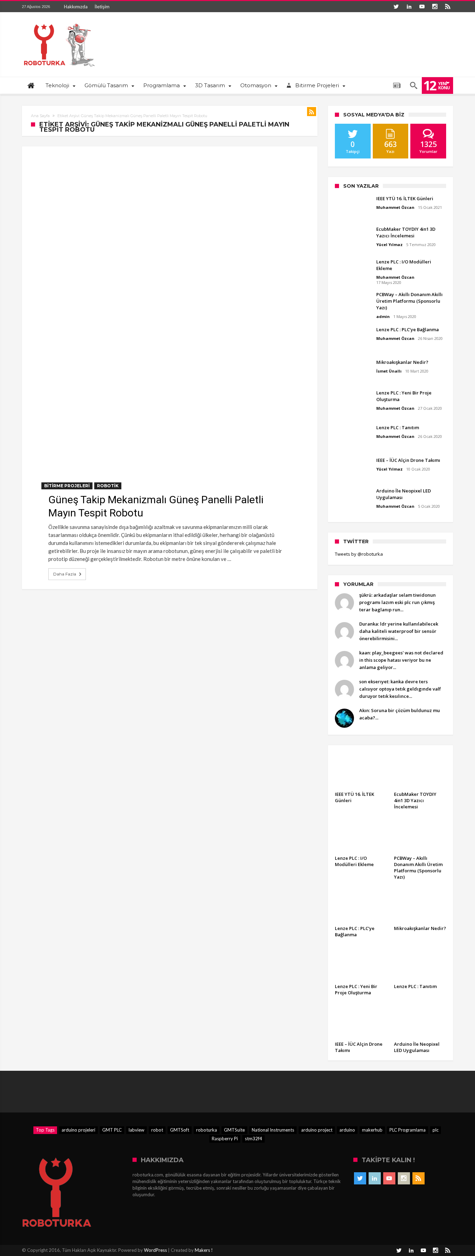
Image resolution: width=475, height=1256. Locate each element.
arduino (347, 1130)
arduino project (316, 1130)
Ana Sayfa (40, 115)
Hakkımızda (76, 6)
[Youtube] (421, 6)
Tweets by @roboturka (359, 554)
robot (157, 1130)
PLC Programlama (407, 1130)
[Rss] (447, 6)
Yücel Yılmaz (389, 244)
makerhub (372, 1130)
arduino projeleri (78, 1130)
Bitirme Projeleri (67, 485)
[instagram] (434, 6)
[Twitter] (396, 6)
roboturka (206, 1130)
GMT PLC (112, 1130)
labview (136, 1130)
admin (383, 316)
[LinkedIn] (408, 6)
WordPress (155, 1250)
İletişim (102, 6)
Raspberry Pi (225, 1138)
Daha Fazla (64, 574)
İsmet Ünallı (389, 371)
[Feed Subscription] (311, 111)
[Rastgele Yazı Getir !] (396, 85)
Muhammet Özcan (395, 207)
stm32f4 (253, 1138)
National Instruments (273, 1130)
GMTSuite (234, 1130)
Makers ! (204, 1250)
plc (435, 1130)
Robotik (108, 485)
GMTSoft (179, 1130)
